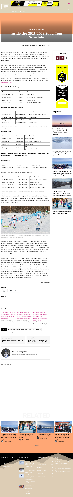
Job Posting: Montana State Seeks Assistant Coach (61, 212)
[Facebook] (66, 10)
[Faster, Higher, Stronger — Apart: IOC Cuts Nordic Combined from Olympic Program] (62, 121)
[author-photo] (2, 441)
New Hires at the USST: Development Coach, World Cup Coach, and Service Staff (61, 193)
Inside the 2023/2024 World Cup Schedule (12, 341)
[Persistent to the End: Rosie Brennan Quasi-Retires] (21, 470)
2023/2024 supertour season (17, 329)
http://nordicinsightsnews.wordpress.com (24, 354)
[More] (66, 58)
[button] (69, 4)
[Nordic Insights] (5, 353)
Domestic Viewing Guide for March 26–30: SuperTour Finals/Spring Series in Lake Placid (40, 316)
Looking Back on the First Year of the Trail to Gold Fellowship (37, 341)
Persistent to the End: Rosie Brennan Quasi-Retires (30, 470)
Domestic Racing (36, 29)
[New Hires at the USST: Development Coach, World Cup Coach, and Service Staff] (62, 183)
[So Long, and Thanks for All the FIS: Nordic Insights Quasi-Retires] (62, 143)
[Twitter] (71, 10)
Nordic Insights (30, 45)
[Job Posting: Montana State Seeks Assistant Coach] (62, 203)
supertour (14, 332)
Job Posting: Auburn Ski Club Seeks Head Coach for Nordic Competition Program (61, 173)
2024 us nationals (35, 329)
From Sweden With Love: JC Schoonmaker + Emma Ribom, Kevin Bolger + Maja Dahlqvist (30, 489)
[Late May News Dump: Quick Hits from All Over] (45, 427)
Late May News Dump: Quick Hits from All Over (44, 435)
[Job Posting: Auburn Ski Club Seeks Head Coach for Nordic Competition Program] (62, 163)
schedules (5, 332)
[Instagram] (68, 10)
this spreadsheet (6, 82)
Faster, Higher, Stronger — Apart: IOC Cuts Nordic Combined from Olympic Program (61, 131)
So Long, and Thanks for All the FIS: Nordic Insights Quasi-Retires (61, 153)
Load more (36, 445)
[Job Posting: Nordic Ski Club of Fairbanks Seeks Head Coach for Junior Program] (63, 427)
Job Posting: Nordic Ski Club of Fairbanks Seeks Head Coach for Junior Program (62, 437)
